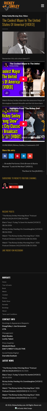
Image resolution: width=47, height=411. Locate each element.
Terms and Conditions (9, 314)
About (4, 311)
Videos (25, 16)
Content (5, 295)
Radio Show (6, 301)
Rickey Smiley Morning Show (12, 16)
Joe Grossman (20, 326)
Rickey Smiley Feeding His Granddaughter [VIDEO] (22, 229)
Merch (4, 291)
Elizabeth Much (8, 346)
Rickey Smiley (19, 145)
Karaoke (5, 304)
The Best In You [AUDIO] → (33, 171)
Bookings (5, 308)
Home (4, 282)
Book (4, 288)
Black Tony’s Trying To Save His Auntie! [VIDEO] (21, 222)
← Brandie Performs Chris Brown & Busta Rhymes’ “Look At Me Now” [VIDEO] (20, 164)
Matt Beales (7, 336)
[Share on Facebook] (4, 156)
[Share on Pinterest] (17, 156)
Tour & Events (7, 285)
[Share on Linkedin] (23, 156)
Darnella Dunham (9, 356)
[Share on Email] (30, 156)
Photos (4, 298)
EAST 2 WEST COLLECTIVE (13, 349)
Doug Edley (7, 326)
